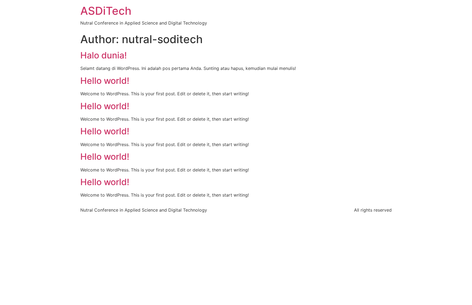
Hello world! (104, 80)
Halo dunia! (103, 55)
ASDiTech (105, 10)
